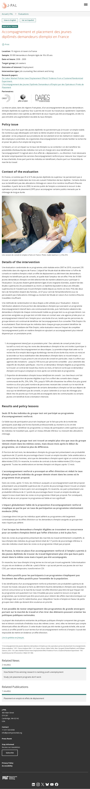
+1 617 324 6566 (8, 730)
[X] (42, 784)
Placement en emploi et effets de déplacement (24, 698)
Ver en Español (28, 20)
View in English (10, 20)
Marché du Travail (10, 26)
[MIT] (45, 777)
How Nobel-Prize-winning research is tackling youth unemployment (33, 672)
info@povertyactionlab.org (12, 733)
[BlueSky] (47, 784)
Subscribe (10, 753)
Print (7, 44)
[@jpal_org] (38, 784)
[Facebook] (56, 784)
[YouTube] (52, 784)
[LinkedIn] (33, 784)
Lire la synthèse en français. (13, 637)
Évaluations (23, 14)
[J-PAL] (9, 5)
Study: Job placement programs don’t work (22, 677)
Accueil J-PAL (7, 14)
